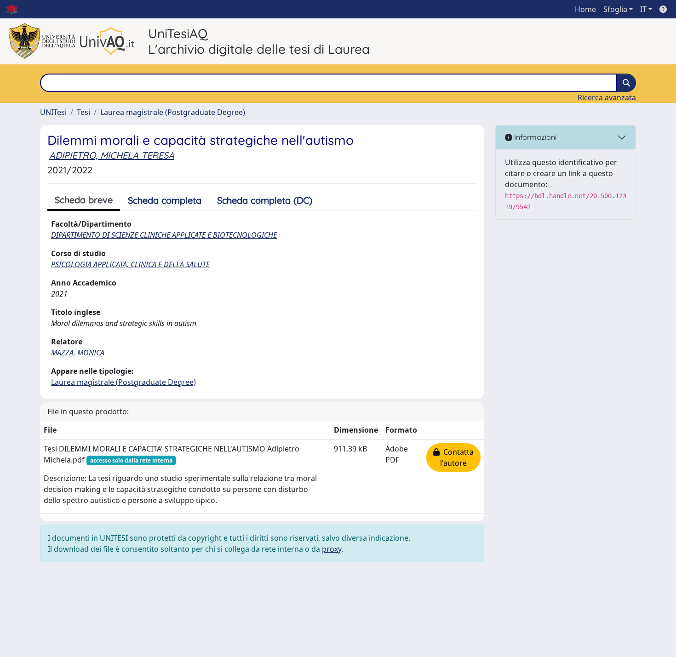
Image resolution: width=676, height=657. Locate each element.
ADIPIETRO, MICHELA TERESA (111, 155)
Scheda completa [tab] (164, 200)
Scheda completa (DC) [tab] (264, 200)
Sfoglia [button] (615, 9)
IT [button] (643, 9)
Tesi (83, 112)
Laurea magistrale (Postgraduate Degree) (172, 112)
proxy (331, 549)
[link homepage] (15, 9)
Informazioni (534, 137)
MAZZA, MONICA (77, 353)
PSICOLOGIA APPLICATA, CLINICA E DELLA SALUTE (130, 264)
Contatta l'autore (457, 457)
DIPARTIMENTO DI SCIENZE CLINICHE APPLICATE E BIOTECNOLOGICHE (164, 235)
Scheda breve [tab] (84, 200)
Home (585, 9)
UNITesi (53, 112)
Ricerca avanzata (607, 97)
